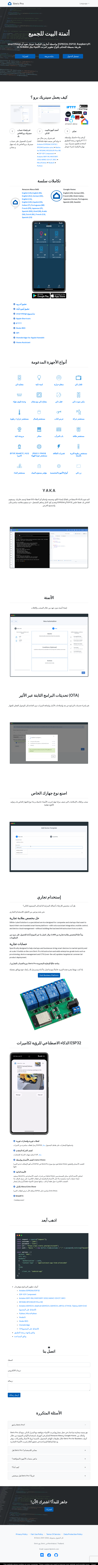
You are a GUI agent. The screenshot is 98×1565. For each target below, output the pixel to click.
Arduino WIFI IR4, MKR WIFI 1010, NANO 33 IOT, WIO (42, 1298)
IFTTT (19, 323)
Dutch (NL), (30, 214)
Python (40, 166)
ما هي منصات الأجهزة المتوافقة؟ (24, 1458)
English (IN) (37, 193)
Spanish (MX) (27, 211)
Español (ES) (37, 202)
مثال (43, 1145)
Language (84, 3)
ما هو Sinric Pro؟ (18, 1425)
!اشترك (25, 56)
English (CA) (27, 199)
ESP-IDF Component (46, 153)
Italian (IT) (26, 205)
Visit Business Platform (49, 975)
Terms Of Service (53, 1534)
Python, (22, 1313)
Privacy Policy (21, 1534)
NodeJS (52, 163)
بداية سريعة (49, 56)
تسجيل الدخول (73, 56)
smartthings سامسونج (25, 313)
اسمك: (10, 1360)
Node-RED (20, 328)
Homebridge (24, 1325)
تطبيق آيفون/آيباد (22, 309)
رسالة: (10, 1381)
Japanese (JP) (37, 208)
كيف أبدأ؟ (15, 1467)
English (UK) (27, 202)
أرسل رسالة (14, 1395)
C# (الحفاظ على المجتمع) (29, 1329)
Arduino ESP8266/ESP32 (29, 1290)
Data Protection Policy (73, 1534)
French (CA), (41, 214)
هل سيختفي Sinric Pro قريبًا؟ (23, 1475)
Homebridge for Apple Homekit (30, 337)
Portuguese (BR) (37, 205)
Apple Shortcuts (23, 318)
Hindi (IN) (37, 211)
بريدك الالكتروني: (14, 1370)
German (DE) (38, 196)
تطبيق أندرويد (21, 304)
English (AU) (27, 196)
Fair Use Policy (37, 1534)
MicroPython (42, 163)
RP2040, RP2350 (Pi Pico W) (31, 1302)
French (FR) (26, 208)
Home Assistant (23, 342)
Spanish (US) (27, 217)
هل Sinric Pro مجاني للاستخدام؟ (24, 1450)
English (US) (27, 193)
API (17, 333)
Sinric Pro (18, 3)
